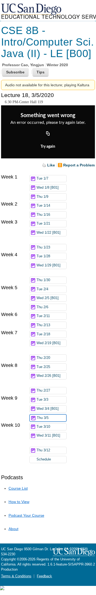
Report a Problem (79, 165)
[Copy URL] (48, 134)
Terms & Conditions (16, 576)
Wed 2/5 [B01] (48, 298)
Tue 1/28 (43, 256)
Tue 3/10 (43, 427)
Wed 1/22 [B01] (49, 233)
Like (51, 165)
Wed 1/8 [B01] (48, 187)
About (13, 529)
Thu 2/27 (43, 390)
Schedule (44, 459)
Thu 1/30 (43, 280)
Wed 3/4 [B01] (48, 409)
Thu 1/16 (43, 215)
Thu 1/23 (43, 247)
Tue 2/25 (43, 367)
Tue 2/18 (43, 334)
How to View (19, 502)
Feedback (44, 576)
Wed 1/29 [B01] (49, 265)
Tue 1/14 (43, 205)
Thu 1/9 (42, 197)
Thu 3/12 (43, 450)
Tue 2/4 (42, 289)
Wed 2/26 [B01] (49, 376)
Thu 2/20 (43, 358)
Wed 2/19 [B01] (49, 343)
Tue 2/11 (43, 316)
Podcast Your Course (26, 515)
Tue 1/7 (42, 178)
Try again (48, 146)
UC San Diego (31, 9)
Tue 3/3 (42, 399)
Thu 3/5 (43, 418)
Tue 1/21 (43, 223)
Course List (18, 488)
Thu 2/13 (43, 325)
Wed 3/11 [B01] (48, 435)
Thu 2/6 (42, 307)
